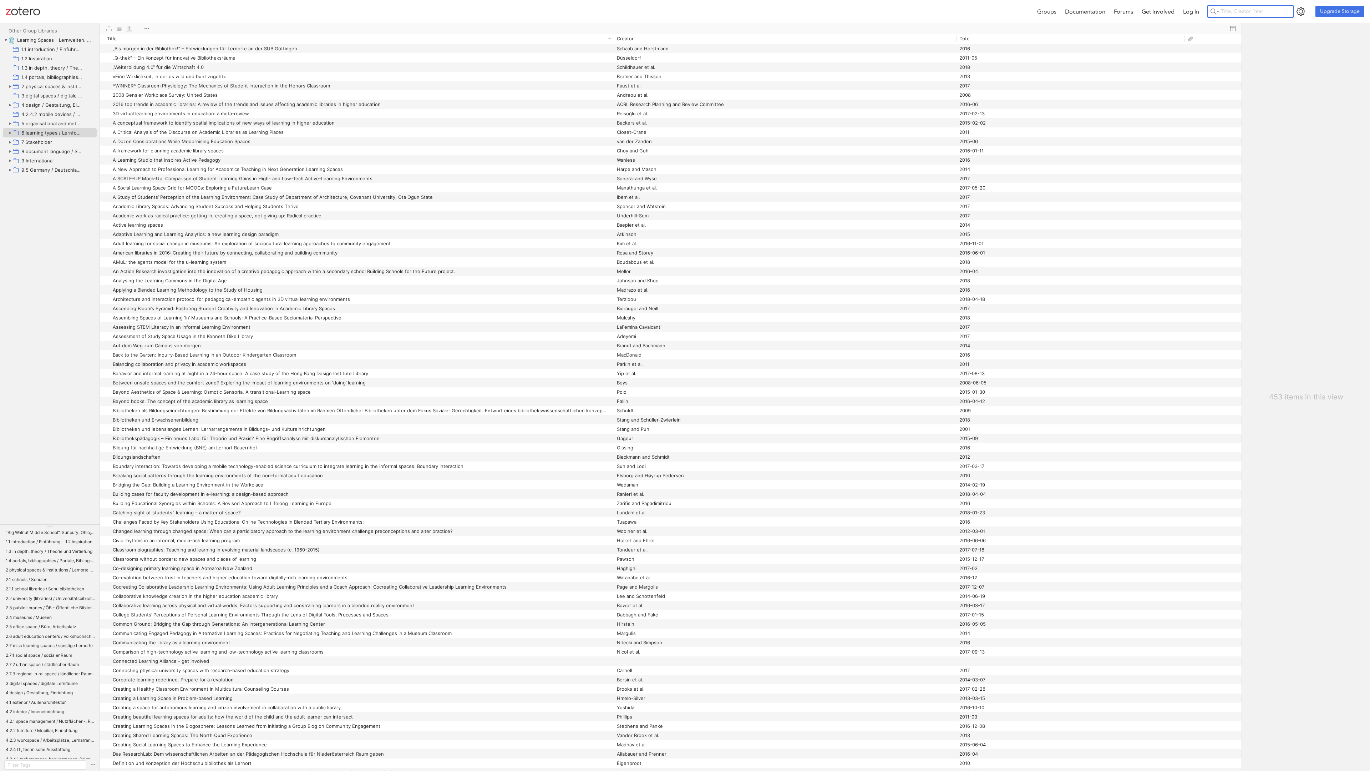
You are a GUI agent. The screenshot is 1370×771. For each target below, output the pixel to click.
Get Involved (1158, 11)
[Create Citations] (118, 28)
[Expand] (10, 86)
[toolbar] (671, 28)
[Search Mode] (1214, 11)
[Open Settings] (1301, 11)
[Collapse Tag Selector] (50, 526)
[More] (146, 28)
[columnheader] (357, 38)
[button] (50, 532)
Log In (1191, 11)
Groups (1046, 11)
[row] (671, 38)
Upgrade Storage (1340, 11)
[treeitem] (50, 40)
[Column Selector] (1232, 28)
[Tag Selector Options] (92, 765)
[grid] (671, 402)
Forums (1123, 11)
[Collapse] (6, 40)
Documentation (1085, 11)
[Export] (108, 28)
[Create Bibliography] (128, 28)
